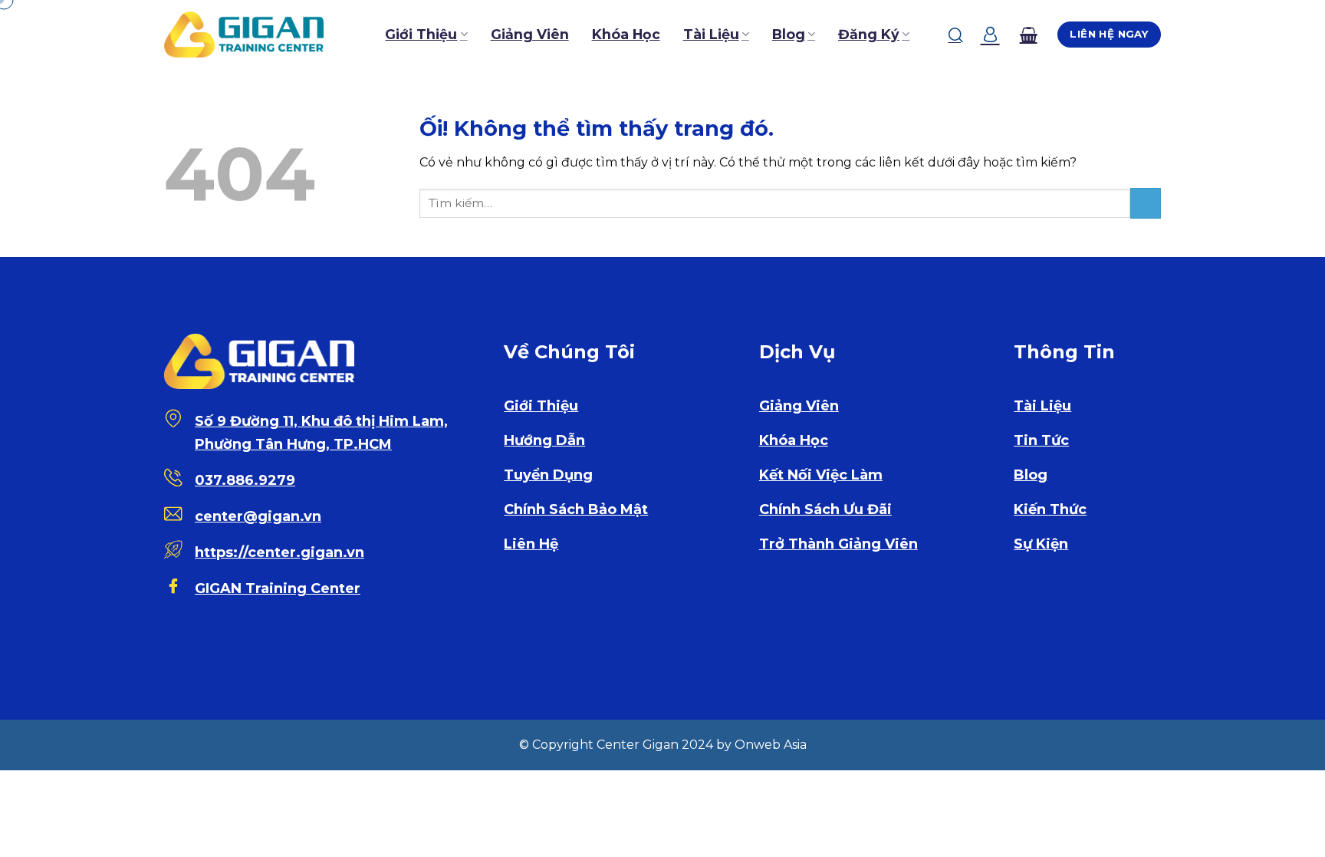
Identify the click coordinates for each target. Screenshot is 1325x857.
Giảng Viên (530, 34)
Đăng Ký (868, 34)
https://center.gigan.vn (279, 552)
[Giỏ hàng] (1028, 34)
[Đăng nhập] (990, 35)
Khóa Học (626, 34)
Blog (788, 34)
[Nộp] (1145, 203)
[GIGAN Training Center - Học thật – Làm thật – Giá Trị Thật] (244, 35)
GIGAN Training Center (277, 588)
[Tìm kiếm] (956, 35)
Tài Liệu (711, 34)
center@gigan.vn (258, 516)
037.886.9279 (245, 480)
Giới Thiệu (421, 34)
